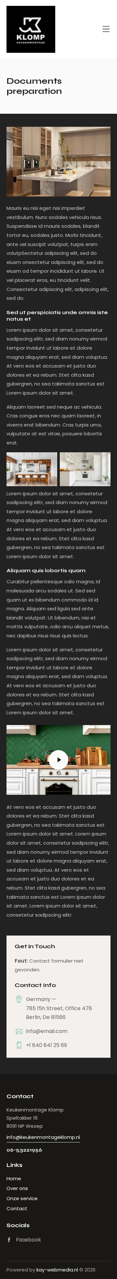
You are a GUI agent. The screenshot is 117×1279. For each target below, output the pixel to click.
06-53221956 (24, 1150)
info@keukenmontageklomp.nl (43, 1137)
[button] (106, 29)
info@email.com (46, 1031)
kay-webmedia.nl (57, 1269)
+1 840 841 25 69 (46, 1045)
